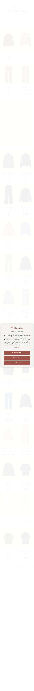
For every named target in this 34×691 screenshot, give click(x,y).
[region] (17, 345)
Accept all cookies (17, 362)
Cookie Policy (16, 347)
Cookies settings (17, 352)
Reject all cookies (17, 357)
